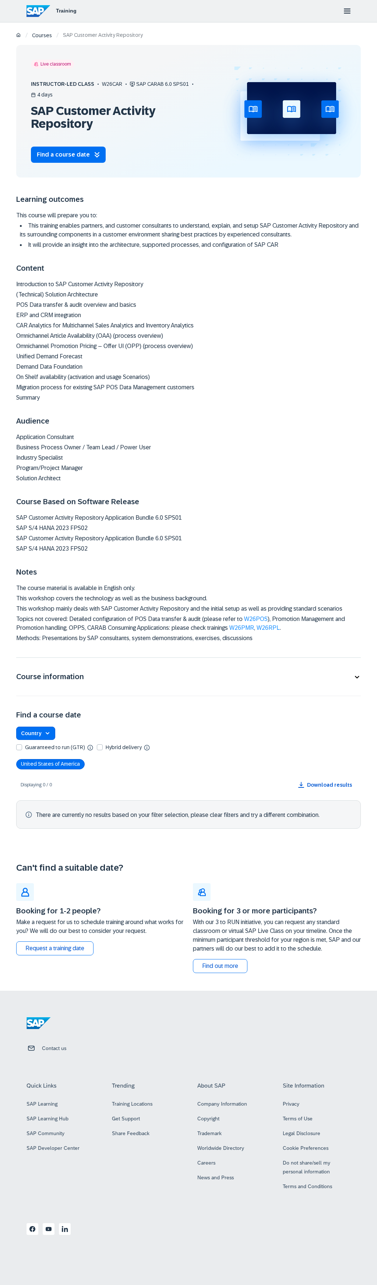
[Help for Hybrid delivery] (147, 747)
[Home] (18, 35)
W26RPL (268, 628)
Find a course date (63, 154)
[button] (188, 677)
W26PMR (241, 628)
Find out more (220, 966)
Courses (42, 35)
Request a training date (54, 948)
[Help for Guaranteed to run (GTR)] (90, 747)
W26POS (256, 619)
